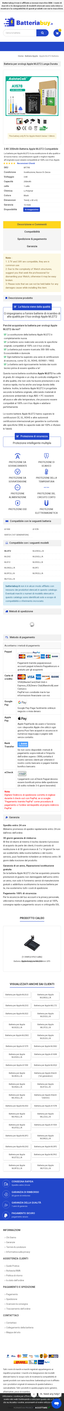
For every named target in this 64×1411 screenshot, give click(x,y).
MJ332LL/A (38, 562)
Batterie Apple (31, 56)
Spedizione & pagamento (32, 239)
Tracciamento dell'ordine (18, 1309)
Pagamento (12, 1294)
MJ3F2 (36, 568)
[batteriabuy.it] (31, 26)
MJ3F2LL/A (9, 573)
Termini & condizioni (16, 1247)
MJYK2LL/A (38, 573)
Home (20, 56)
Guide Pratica (12, 1266)
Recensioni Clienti (26, 163)
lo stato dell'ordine (15, 1280)
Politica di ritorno (14, 1275)
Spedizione (11, 1299)
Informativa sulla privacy (18, 1252)
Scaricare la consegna (17, 1304)
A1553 (7, 529)
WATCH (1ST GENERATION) (16, 535)
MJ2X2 (7, 556)
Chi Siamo (11, 1237)
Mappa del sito (13, 1332)
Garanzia (32, 246)
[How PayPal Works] (44, 1362)
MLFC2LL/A (9, 579)
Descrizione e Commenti (32, 224)
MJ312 (7, 562)
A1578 (35, 529)
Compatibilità (32, 231)
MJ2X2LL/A (38, 556)
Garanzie (10, 1242)
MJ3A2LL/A (9, 568)
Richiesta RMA (13, 1270)
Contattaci (11, 1323)
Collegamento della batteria (19, 1327)
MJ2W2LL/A (38, 551)
